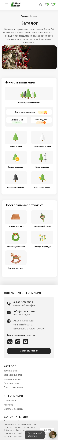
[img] (16, 4)
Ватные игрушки (15, 268)
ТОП (41, 112)
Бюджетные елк (12, 379)
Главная (24, 16)
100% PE (17, 123)
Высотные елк (11, 383)
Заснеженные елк (12, 375)
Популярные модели (24, 112)
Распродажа (41, 120)
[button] (29, 351)
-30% (41, 123)
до (38, 122)
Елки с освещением (13, 387)
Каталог (33, 16)
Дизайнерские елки (15, 187)
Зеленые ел (9, 371)
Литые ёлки (17, 120)
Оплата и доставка (13, 409)
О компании (10, 401)
